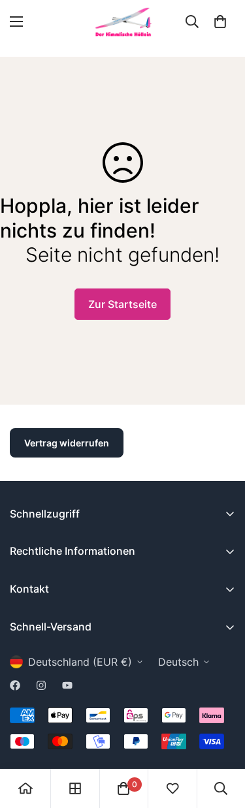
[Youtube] (67, 685)
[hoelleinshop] (122, 22)
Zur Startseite (122, 304)
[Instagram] (41, 685)
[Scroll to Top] (221, 739)
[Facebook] (15, 685)
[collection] (75, 788)
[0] (220, 22)
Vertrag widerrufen (66, 442)
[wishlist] (172, 788)
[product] (25, 788)
